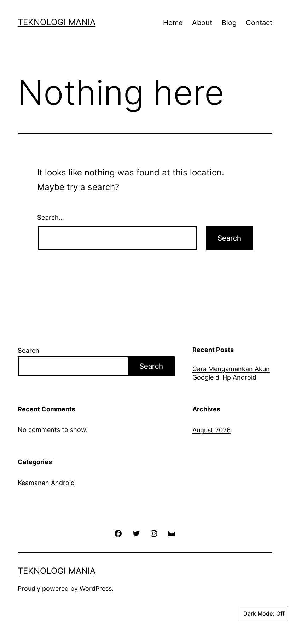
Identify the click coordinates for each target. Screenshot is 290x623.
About (202, 22)
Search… (50, 217)
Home (173, 22)
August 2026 (211, 430)
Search (28, 350)
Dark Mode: (258, 613)
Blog (229, 22)
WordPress (96, 588)
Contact (259, 22)
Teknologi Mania (56, 22)
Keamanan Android (46, 482)
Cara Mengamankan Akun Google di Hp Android (231, 373)
